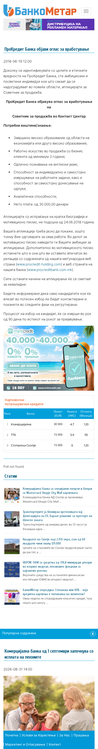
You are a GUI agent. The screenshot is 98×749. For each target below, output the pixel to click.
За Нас (64, 735)
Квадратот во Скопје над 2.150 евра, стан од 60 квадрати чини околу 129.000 (54, 541)
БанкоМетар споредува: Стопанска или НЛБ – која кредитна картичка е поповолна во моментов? (55, 592)
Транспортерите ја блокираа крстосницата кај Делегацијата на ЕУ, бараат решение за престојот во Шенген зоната (57, 516)
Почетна (11, 735)
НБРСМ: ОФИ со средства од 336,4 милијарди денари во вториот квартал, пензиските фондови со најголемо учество (57, 566)
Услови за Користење (39, 735)
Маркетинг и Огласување (25, 744)
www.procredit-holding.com (39, 264)
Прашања (81, 735)
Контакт (55, 744)
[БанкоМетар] (39, 10)
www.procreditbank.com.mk (50, 270)
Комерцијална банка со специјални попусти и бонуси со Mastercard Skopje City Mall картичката (57, 491)
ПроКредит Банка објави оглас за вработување (47, 49)
